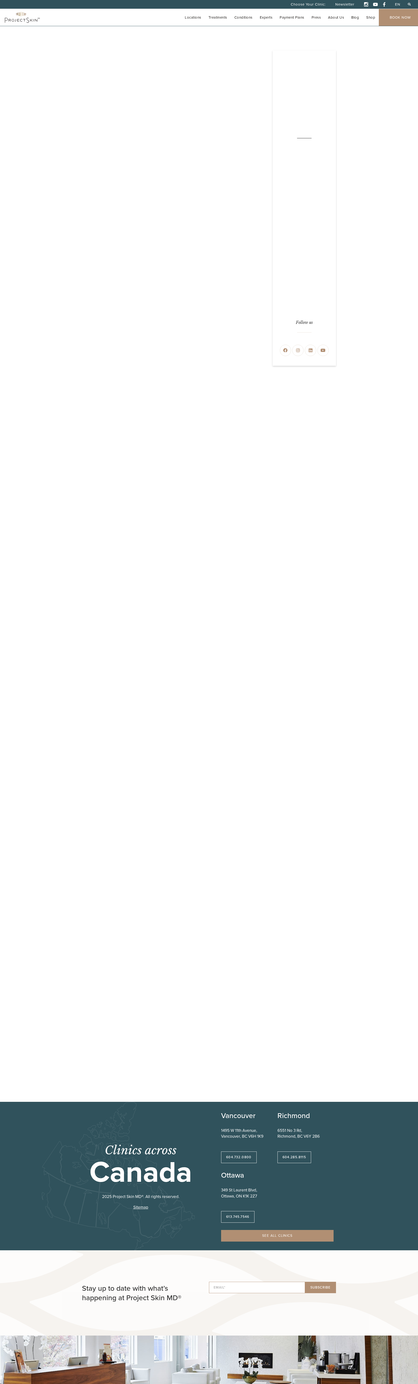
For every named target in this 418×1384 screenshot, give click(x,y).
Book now (400, 17)
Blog (355, 17)
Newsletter (344, 4)
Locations (193, 17)
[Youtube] (323, 350)
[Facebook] (285, 350)
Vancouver (238, 1115)
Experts (266, 17)
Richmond (293, 1115)
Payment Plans (292, 17)
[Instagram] (298, 350)
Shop (370, 17)
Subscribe (320, 1287)
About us (336, 17)
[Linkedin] (310, 350)
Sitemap (140, 1207)
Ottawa (232, 1175)
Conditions (243, 17)
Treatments (218, 17)
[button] (409, 4)
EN (397, 4)
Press (316, 17)
